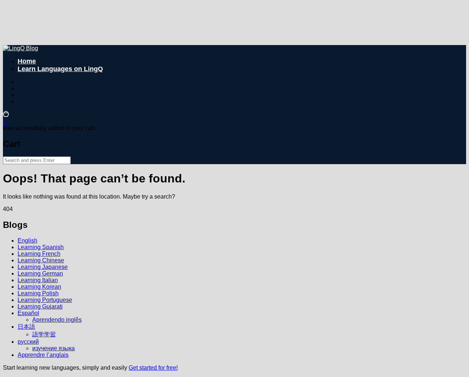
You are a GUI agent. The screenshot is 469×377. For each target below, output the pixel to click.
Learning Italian (38, 280)
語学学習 (44, 334)
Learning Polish (38, 293)
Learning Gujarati (40, 306)
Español (28, 313)
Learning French (39, 254)
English (27, 240)
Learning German (40, 273)
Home (27, 61)
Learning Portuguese (45, 300)
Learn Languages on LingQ (60, 69)
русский (28, 342)
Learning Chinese (41, 260)
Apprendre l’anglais (43, 355)
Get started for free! (153, 368)
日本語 (26, 327)
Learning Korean (39, 287)
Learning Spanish (41, 247)
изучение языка (53, 348)
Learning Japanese (43, 267)
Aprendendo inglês (57, 320)
